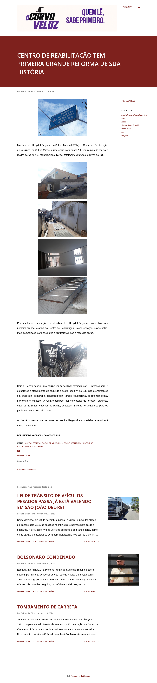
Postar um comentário (26, 470)
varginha (124, 135)
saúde (123, 122)
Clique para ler (91, 541)
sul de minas (126, 128)
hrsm (123, 118)
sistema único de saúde (130, 125)
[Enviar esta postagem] (18, 451)
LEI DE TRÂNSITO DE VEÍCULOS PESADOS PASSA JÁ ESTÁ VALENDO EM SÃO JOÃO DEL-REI (54, 501)
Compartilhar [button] (128, 101)
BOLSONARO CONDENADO (46, 557)
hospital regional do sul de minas (134, 115)
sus (122, 132)
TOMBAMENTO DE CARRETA (47, 607)
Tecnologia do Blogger (80, 676)
